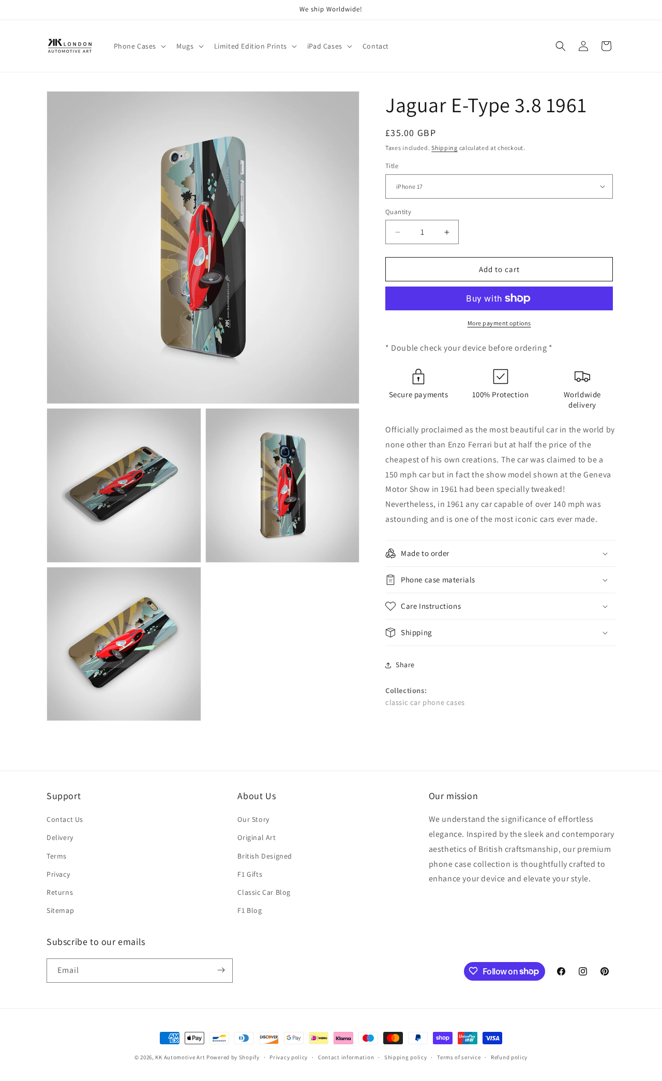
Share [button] (405, 664)
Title (391, 165)
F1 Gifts (249, 874)
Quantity (398, 211)
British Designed (264, 856)
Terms (57, 856)
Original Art (256, 838)
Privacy (58, 874)
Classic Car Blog (264, 892)
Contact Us (65, 819)
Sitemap (60, 910)
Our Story (253, 819)
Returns (60, 892)
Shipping (444, 148)
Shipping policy (405, 1057)
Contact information (346, 1057)
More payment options (499, 323)
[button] (139, 46)
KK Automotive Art (180, 1057)
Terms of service (458, 1057)
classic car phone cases (425, 702)
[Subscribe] (220, 970)
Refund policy (509, 1057)
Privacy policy (288, 1057)
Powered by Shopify (233, 1057)
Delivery (60, 838)
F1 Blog (249, 910)
